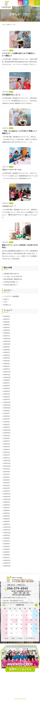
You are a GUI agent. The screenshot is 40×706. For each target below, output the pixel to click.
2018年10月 (7, 566)
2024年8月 (6, 380)
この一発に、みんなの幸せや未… (13, 276)
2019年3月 (6, 552)
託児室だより (7, 304)
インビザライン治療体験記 (11, 296)
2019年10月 (7, 532)
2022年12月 (7, 430)
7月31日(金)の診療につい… (11, 282)
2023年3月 (6, 421)
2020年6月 (6, 510)
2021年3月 (6, 485)
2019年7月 (6, 541)
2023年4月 (6, 419)
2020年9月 (6, 502)
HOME (3, 24)
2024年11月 (6, 374)
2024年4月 (6, 391)
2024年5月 (6, 388)
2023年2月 (6, 424)
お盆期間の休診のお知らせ (11, 273)
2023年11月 (6, 405)
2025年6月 (6, 355)
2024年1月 (6, 399)
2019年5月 (6, 546)
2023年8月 (6, 410)
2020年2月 (6, 521)
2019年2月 (6, 555)
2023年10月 (7, 408)
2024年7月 (6, 383)
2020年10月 (7, 499)
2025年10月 (7, 344)
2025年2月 (6, 366)
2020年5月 (6, 513)
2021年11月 (6, 463)
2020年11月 (6, 496)
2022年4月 (6, 449)
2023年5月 (6, 416)
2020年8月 (6, 505)
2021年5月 (6, 480)
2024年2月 (6, 397)
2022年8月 (6, 438)
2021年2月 (6, 488)
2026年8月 (6, 316)
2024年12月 (7, 372)
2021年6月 (6, 477)
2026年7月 (6, 319)
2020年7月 (6, 507)
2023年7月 (6, 413)
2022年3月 (6, 452)
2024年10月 (7, 377)
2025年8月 (6, 349)
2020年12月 (7, 493)
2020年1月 (6, 524)
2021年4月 (6, 482)
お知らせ (6, 299)
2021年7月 (6, 474)
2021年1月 (6, 491)
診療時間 (31, 4)
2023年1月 (6, 427)
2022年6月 (6, 444)
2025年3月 (6, 363)
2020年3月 (6, 519)
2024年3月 (6, 394)
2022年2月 (6, 455)
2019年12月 (7, 527)
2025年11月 (6, 341)
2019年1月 (6, 557)
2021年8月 (6, 471)
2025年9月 (6, 347)
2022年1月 (6, 458)
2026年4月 (6, 327)
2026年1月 (6, 336)
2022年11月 (6, 433)
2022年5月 (6, 446)
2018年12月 (7, 560)
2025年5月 (6, 358)
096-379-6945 (17, 588)
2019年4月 (6, 549)
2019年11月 (6, 530)
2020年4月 (6, 516)
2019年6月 (6, 543)
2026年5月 (6, 324)
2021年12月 (7, 460)
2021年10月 (7, 466)
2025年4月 (6, 360)
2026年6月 (6, 322)
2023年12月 (7, 402)
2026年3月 (6, 330)
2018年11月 (6, 563)
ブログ (5, 302)
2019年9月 (6, 535)
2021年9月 (6, 469)
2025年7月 (6, 352)
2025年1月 (6, 369)
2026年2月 (6, 333)
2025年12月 (7, 338)
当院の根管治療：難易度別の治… (13, 279)
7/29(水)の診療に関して (10, 285)
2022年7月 (6, 441)
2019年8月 (6, 538)
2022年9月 (6, 435)
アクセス (26, 4)
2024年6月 (6, 385)
